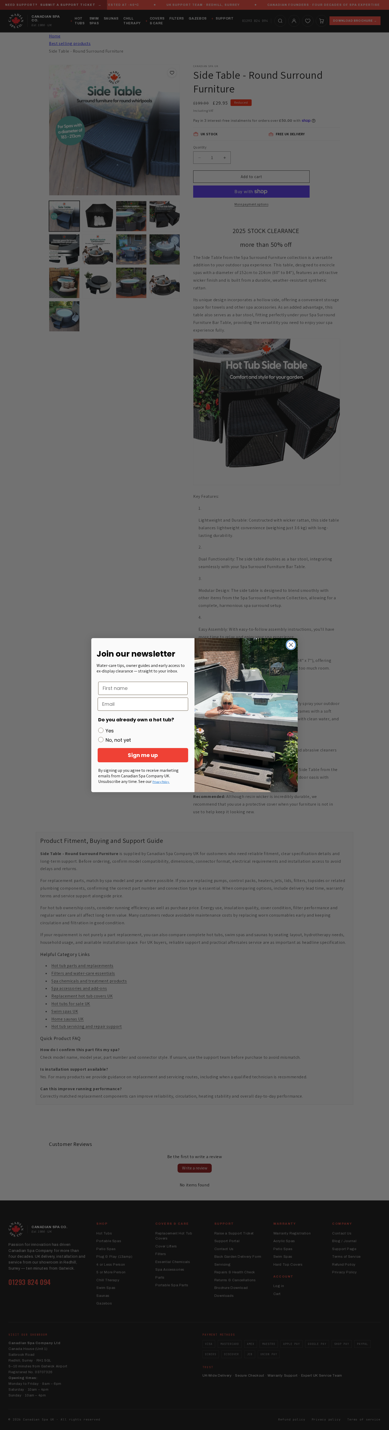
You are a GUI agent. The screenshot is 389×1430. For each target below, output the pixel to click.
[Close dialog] (291, 644)
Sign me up (143, 755)
